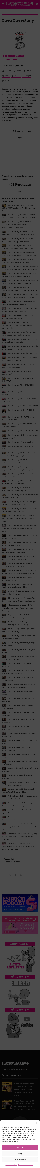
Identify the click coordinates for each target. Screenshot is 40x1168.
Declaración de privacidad (25, 1165)
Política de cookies (11, 1165)
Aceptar (20, 1148)
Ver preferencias (20, 1160)
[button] (37, 1123)
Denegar (20, 1154)
